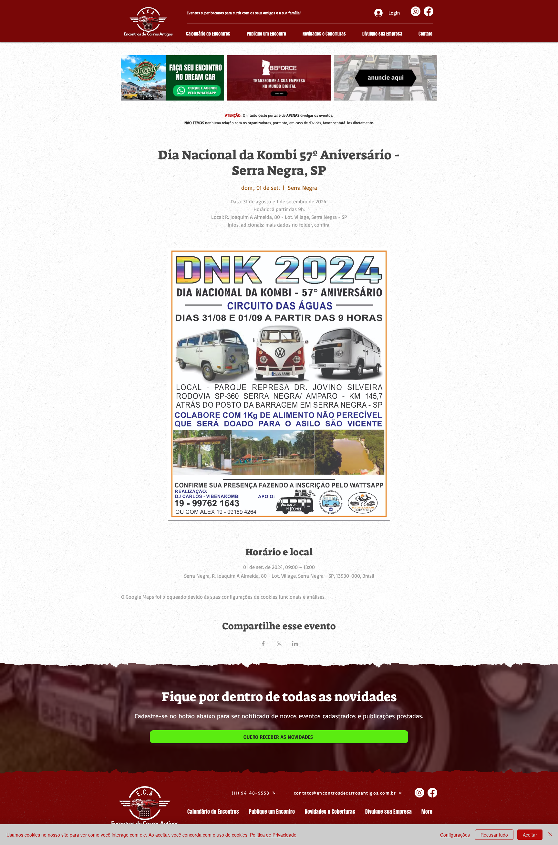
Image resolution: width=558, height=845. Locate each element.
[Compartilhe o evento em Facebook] (263, 643)
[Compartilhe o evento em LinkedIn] (295, 643)
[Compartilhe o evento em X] (279, 643)
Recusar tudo (494, 834)
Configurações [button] (455, 834)
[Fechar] (550, 834)
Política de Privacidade (273, 834)
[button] (279, 736)
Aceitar (530, 834)
